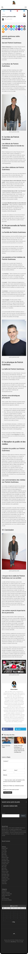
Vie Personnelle (5, 898)
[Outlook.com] (11, 29)
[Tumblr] (19, 26)
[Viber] (16, 29)
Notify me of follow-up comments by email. (13, 785)
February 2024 (5, 871)
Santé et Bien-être (6, 895)
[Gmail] (8, 29)
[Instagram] (22, 26)
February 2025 (5, 857)
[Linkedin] (8, 26)
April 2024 (4, 868)
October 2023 (5, 877)
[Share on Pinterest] (17, 11)
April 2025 (4, 854)
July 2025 (4, 849)
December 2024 (5, 860)
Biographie (4, 890)
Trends (3, 14)
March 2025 (4, 856)
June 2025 (4, 851)
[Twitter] (3, 26)
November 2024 (5, 862)
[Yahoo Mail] (19, 29)
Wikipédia (16, 434)
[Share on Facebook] (10, 11)
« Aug (13, 921)
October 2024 (5, 863)
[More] (3, 32)
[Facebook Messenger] (6, 29)
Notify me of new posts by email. (11, 789)
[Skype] (14, 29)
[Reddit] (6, 26)
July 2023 (4, 882)
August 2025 (4, 848)
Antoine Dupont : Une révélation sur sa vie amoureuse (14, 830)
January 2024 (5, 872)
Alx (22, 941)
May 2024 (4, 866)
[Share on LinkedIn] (24, 11)
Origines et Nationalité (7, 893)
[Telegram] (22, 29)
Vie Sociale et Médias (7, 900)
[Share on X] (4, 11)
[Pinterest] (11, 26)
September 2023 (5, 879)
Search (3, 813)
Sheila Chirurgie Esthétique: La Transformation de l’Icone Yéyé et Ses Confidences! (19, 749)
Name (5, 770)
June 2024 (4, 865)
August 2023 (4, 880)
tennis (3, 285)
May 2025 (4, 853)
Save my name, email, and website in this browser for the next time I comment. (14, 780)
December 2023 (5, 874)
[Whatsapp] (14, 26)
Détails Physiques (6, 892)
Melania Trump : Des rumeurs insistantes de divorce (13, 827)
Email (16, 770)
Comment (6, 761)
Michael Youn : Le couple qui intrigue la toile (12, 829)
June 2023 (4, 883)
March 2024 (4, 869)
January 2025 (5, 859)
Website (5, 775)
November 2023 (5, 875)
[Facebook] (16, 26)
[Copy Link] (3, 29)
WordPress (13, 941)
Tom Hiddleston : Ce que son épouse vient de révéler (14, 832)
